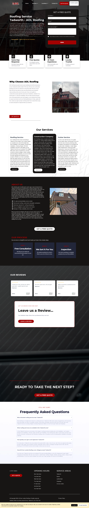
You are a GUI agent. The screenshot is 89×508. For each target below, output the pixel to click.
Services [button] (34, 3)
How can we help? (52, 27)
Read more (14, 287)
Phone (50, 21)
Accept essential (83, 505)
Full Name (50, 15)
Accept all (74, 505)
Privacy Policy (61, 498)
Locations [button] (44, 3)
